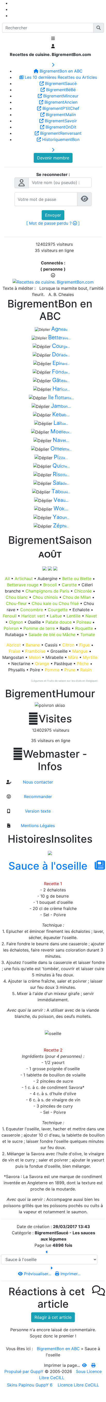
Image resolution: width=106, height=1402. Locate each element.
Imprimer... (70, 1273)
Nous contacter (37, 782)
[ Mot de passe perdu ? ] (53, 223)
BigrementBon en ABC (58, 1348)
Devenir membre (53, 157)
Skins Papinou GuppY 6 (31, 1384)
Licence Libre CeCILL (77, 1384)
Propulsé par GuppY (24, 1371)
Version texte (37, 811)
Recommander (37, 796)
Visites (50, 719)
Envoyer (53, 215)
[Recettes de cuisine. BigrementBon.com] (53, 281)
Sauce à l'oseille (47, 865)
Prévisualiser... (37, 1273)
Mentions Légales (37, 825)
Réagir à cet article (53, 1317)
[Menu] (53, 39)
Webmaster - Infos (50, 760)
